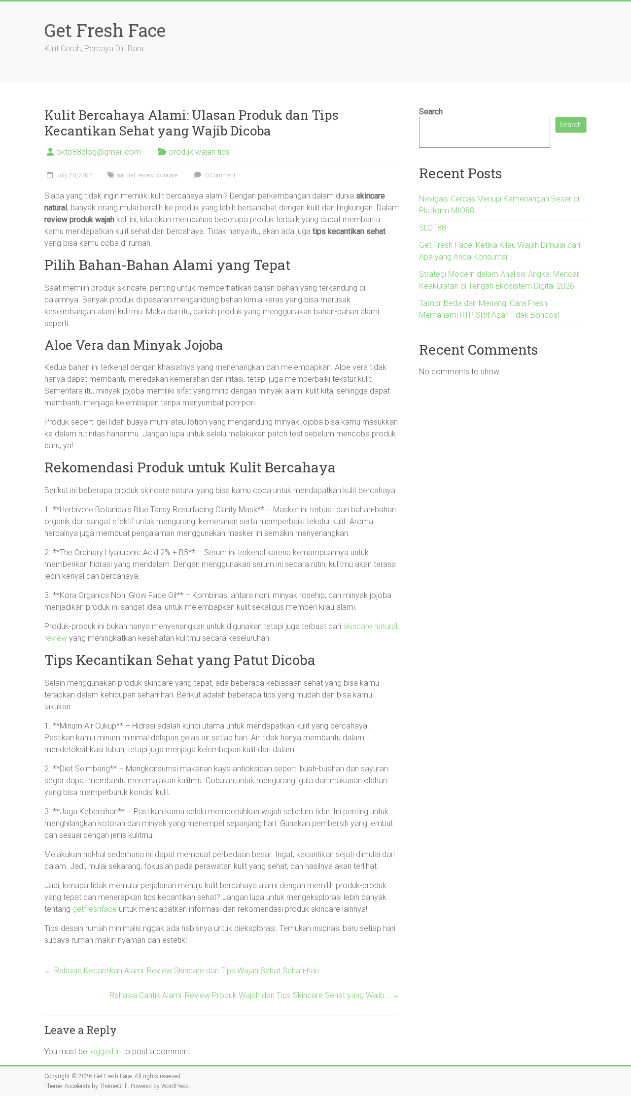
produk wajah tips (199, 152)
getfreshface (94, 909)
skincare (166, 175)
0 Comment (220, 175)
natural (126, 175)
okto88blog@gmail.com (98, 152)
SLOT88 (432, 227)
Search (431, 111)
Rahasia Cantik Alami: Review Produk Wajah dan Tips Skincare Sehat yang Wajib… (254, 995)
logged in (105, 1051)
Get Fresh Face (105, 30)
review (145, 175)
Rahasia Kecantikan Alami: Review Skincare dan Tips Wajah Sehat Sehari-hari (181, 970)
